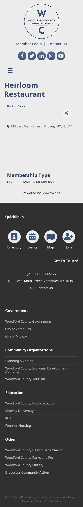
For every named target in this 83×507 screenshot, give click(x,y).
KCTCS (10, 418)
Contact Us (57, 43)
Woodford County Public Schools (29, 403)
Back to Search (17, 106)
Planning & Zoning (19, 361)
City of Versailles (18, 329)
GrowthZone (51, 193)
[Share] (66, 113)
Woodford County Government (28, 321)
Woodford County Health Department (33, 450)
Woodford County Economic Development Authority (36, 370)
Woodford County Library (24, 465)
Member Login (29, 43)
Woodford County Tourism (25, 379)
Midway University (19, 410)
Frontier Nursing (18, 425)
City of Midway (16, 336)
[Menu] (10, 70)
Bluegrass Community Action (27, 472)
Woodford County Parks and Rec (29, 457)
